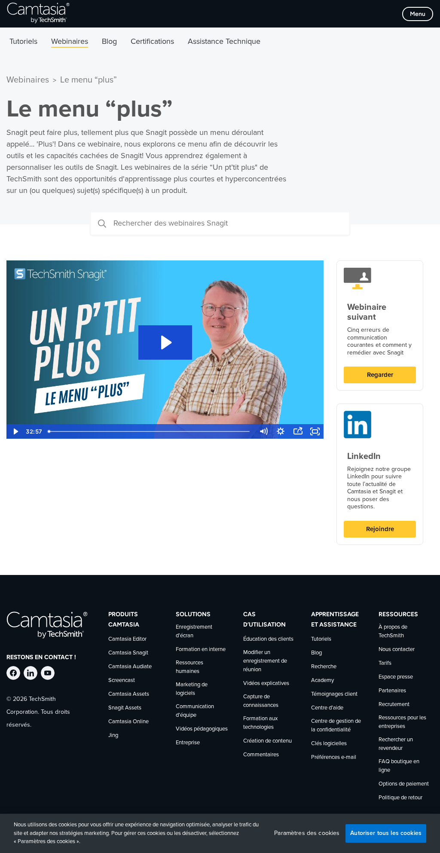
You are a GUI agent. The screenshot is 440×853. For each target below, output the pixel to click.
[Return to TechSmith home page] (38, 14)
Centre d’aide (327, 708)
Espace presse (396, 677)
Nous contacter (397, 649)
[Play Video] (15, 431)
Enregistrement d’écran (194, 631)
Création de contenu (267, 741)
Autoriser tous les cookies (386, 833)
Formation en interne (201, 649)
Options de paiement (404, 784)
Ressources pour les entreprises (402, 722)
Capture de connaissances (260, 701)
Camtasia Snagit (128, 653)
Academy (322, 680)
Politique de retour (400, 798)
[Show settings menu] (280, 431)
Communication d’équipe (195, 711)
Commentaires (261, 755)
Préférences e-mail (333, 757)
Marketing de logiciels (192, 689)
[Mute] (263, 431)
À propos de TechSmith (393, 631)
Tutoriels (321, 639)
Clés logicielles (329, 743)
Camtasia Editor (127, 639)
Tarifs (385, 663)
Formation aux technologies (260, 723)
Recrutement (394, 704)
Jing (113, 735)
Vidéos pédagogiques (202, 729)
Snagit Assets (124, 708)
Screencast (121, 680)
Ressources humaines (189, 667)
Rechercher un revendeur (396, 744)
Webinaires (27, 80)
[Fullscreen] (315, 431)
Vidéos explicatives (266, 683)
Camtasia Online (128, 722)
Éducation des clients (268, 639)
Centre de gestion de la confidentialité (336, 725)
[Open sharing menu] (297, 431)
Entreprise (188, 743)
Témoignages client (334, 694)
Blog (316, 653)
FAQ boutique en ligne (399, 766)
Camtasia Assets (128, 694)
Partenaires (392, 691)
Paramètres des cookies (306, 833)
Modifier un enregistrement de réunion (265, 661)
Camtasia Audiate (130, 667)
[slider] (150, 431)
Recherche (323, 667)
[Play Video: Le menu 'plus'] (165, 342)
